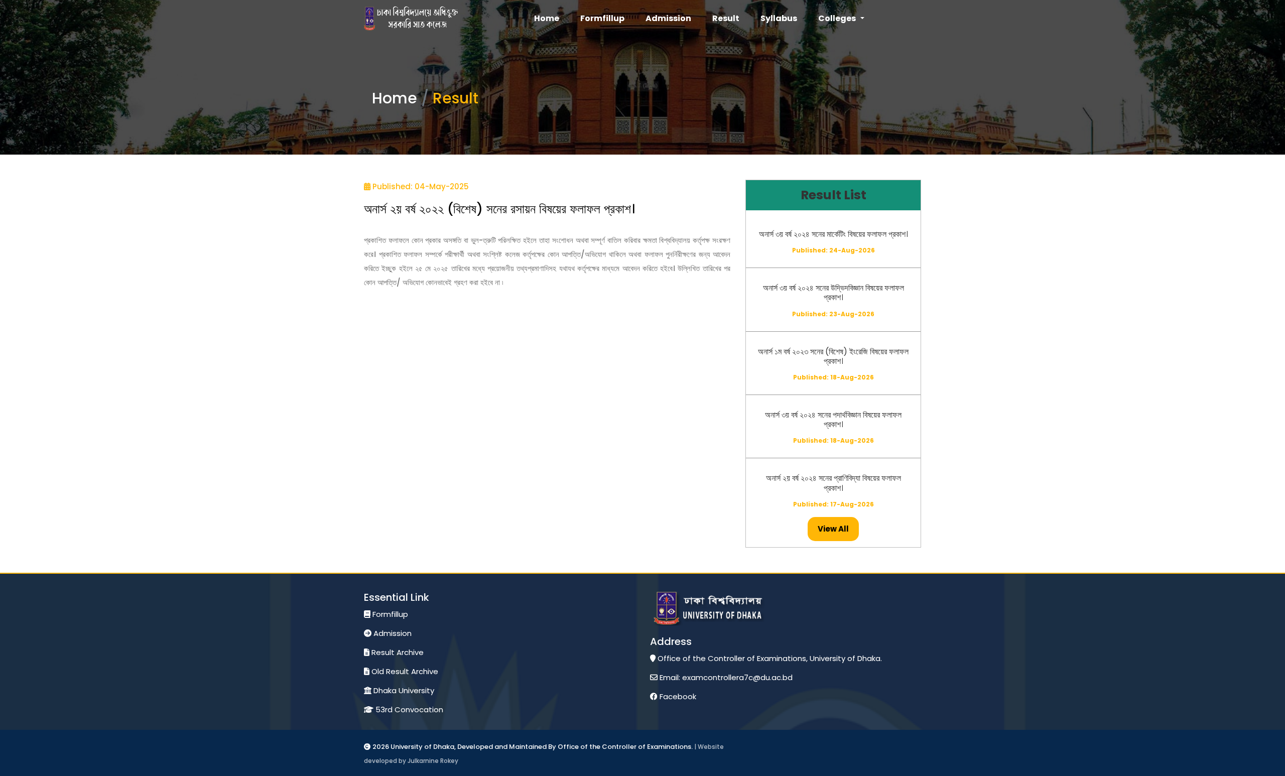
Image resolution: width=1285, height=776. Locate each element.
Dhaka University (402, 690)
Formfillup (389, 614)
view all (833, 529)
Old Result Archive (403, 671)
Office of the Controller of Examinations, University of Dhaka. (769, 658)
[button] (841, 19)
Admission (391, 633)
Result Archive (396, 652)
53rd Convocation (408, 709)
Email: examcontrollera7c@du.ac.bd (725, 677)
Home (394, 98)
